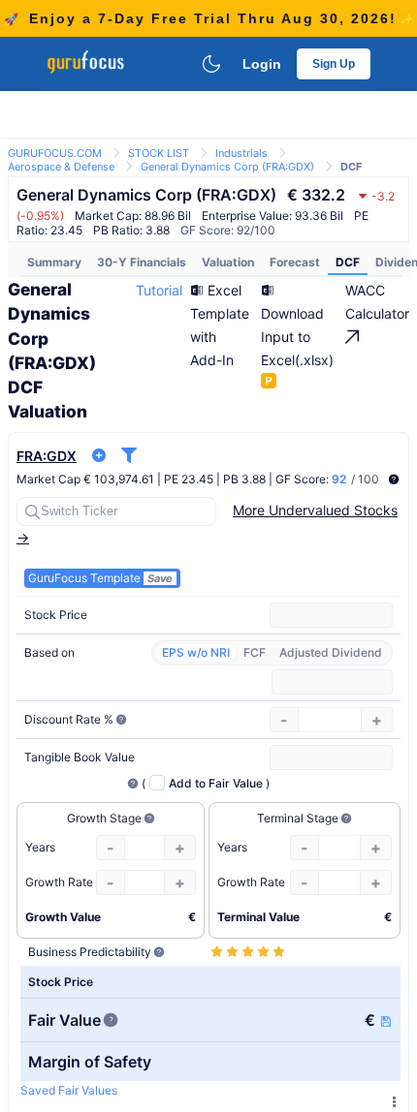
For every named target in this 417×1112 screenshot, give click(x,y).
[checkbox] (204, 782)
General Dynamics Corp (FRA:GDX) (227, 166)
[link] (55, 151)
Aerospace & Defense (61, 166)
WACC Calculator (377, 302)
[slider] (249, 951)
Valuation (228, 262)
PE (171, 479)
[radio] (196, 653)
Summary (54, 262)
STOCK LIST (158, 153)
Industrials (241, 153)
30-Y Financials (141, 262)
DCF (348, 262)
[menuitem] (54, 262)
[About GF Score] (394, 479)
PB (231, 479)
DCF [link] (351, 166)
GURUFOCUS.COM (55, 153)
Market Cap (48, 479)
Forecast (295, 262)
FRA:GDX (46, 456)
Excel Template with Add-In (219, 325)
